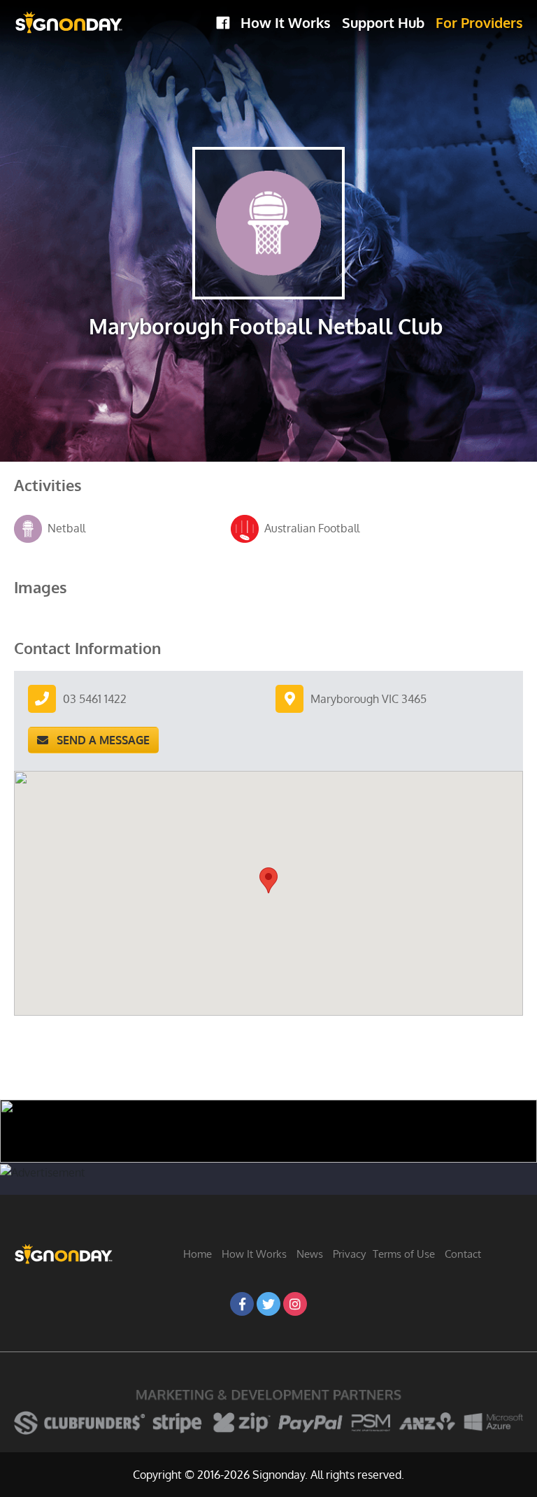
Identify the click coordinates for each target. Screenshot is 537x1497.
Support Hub (383, 22)
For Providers (479, 22)
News (309, 1254)
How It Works (286, 22)
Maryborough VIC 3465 (368, 699)
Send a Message (99, 740)
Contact (463, 1254)
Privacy (349, 1254)
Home (197, 1254)
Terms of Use (404, 1254)
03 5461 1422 (95, 699)
